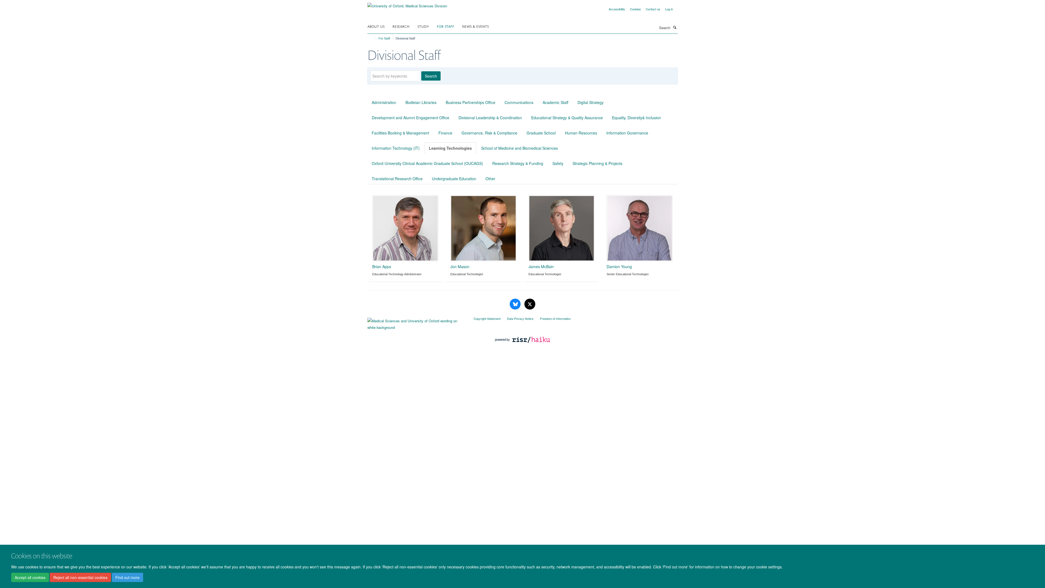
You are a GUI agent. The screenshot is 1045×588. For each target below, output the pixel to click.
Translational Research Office (397, 178)
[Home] (372, 38)
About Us (376, 26)
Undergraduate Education (454, 178)
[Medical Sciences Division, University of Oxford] (416, 323)
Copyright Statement (487, 318)
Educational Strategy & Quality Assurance (567, 117)
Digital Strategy (590, 102)
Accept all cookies (30, 577)
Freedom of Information (555, 318)
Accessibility (617, 9)
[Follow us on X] (529, 304)
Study (423, 26)
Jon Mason (459, 266)
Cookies (635, 9)
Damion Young (619, 266)
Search (431, 76)
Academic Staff (555, 102)
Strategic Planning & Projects (597, 163)
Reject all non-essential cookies (80, 577)
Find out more (127, 577)
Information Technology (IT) (396, 148)
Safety (557, 163)
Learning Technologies (450, 148)
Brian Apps (381, 266)
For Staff (445, 26)
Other (490, 178)
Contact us (653, 9)
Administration (384, 102)
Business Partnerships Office (470, 102)
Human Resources (581, 133)
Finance (445, 133)
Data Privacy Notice (520, 318)
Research (401, 26)
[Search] (675, 27)
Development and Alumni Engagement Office (410, 117)
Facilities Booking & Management (400, 133)
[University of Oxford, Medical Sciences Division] (407, 4)
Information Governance (627, 133)
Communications (519, 102)
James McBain (541, 266)
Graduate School (541, 133)
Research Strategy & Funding (517, 163)
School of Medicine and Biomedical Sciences (519, 148)
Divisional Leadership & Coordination (490, 117)
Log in (669, 9)
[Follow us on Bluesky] (516, 304)
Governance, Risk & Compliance (489, 133)
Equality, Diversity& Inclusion (636, 117)
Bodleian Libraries (421, 102)
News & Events (475, 26)
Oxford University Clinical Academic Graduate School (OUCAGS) (427, 163)
